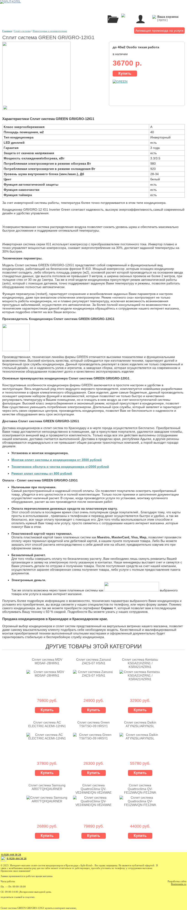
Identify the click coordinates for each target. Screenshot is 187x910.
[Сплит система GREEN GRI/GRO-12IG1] (36, 109)
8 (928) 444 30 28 (11, 854)
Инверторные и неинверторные (50, 31)
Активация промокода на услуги (159, 30)
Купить (124, 73)
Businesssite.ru (178, 884)
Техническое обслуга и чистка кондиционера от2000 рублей (60, 466)
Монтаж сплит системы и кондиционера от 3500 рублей (56, 460)
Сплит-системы (22, 31)
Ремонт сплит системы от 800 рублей (41, 473)
